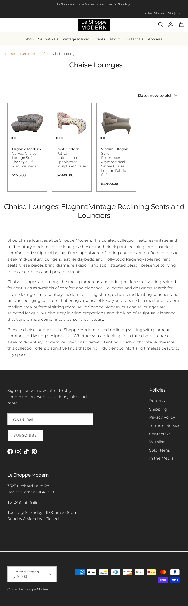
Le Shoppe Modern (34, 589)
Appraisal (156, 39)
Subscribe (25, 435)
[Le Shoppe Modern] (94, 25)
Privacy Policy (162, 417)
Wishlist (156, 442)
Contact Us (133, 39)
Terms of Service (165, 425)
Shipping (158, 409)
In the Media (161, 458)
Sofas (44, 54)
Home (10, 54)
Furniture (27, 54)
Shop (29, 39)
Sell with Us (48, 39)
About (114, 39)
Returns (157, 401)
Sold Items (159, 450)
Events (99, 39)
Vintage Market (76, 39)
